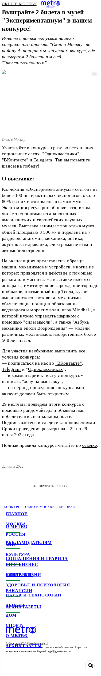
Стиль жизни (23, 574)
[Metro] (50, 4)
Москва (16, 524)
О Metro (17, 635)
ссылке (89, 445)
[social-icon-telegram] (22, 665)
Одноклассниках (45, 369)
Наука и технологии (33, 595)
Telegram (43, 159)
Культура (18, 554)
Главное (17, 514)
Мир (11, 544)
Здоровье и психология (38, 585)
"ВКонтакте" (15, 159)
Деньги (15, 605)
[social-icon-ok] (34, 665)
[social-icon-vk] (10, 665)
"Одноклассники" (60, 153)
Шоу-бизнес (22, 564)
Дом (11, 615)
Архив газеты (24, 645)
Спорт (14, 625)
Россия (15, 534)
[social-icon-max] (47, 665)
